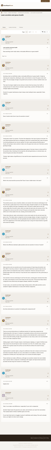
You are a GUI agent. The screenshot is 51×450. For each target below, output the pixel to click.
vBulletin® (25, 443)
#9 (47, 306)
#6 (47, 200)
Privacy (41, 438)
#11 (47, 381)
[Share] (47, 43)
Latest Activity (12, 27)
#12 (47, 403)
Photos (21, 27)
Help (32, 438)
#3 (47, 113)
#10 (47, 328)
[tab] (4, 27)
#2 (47, 73)
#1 (47, 47)
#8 (47, 264)
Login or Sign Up (44, 1)
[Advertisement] (25, 20)
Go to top (46, 438)
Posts (4, 27)
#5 (47, 177)
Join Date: (7, 41)
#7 (47, 242)
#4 (47, 136)
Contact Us (36, 438)
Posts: (6, 43)
